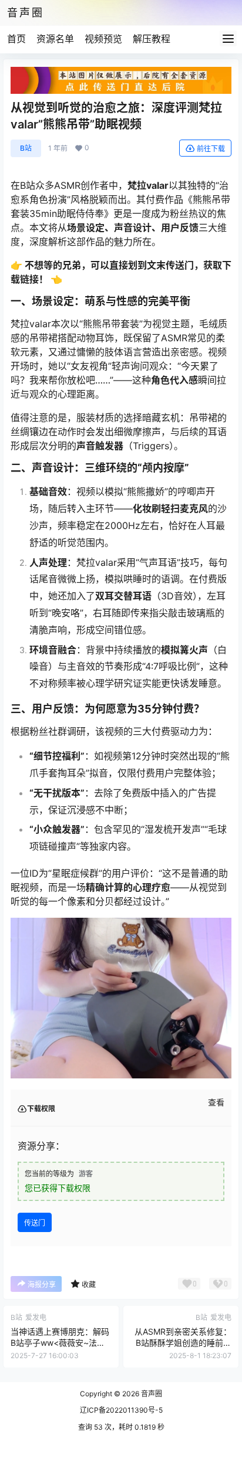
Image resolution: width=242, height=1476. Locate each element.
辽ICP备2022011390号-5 (121, 1410)
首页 (16, 39)
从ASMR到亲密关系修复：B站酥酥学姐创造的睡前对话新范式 (183, 1342)
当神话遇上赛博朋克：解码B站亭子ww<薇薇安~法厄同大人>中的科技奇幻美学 (60, 1342)
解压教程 (151, 39)
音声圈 (150, 1393)
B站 (26, 148)
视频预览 (103, 39)
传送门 (34, 1223)
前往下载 (211, 148)
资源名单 (55, 39)
